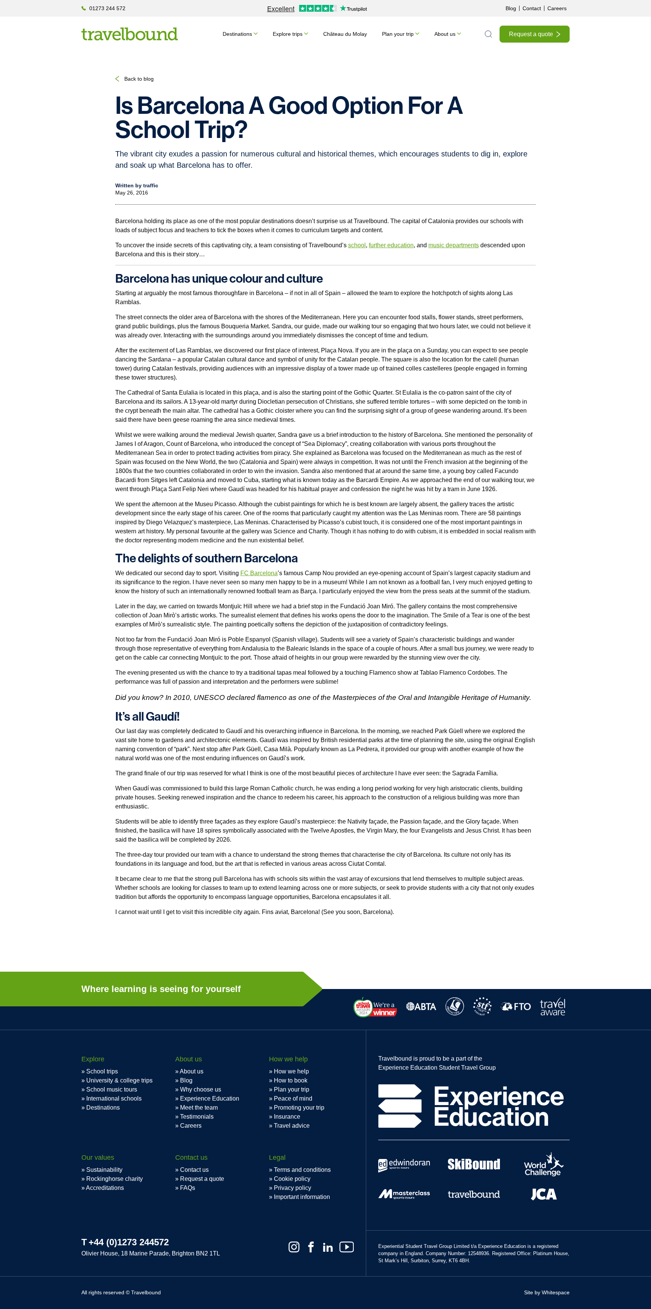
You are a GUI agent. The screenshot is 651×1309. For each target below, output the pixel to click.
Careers (557, 8)
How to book (290, 1080)
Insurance (287, 1116)
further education (391, 245)
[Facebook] (311, 1247)
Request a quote (531, 34)
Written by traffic (136, 185)
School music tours (111, 1089)
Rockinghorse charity (114, 1179)
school (357, 245)
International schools (114, 1098)
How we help (291, 1071)
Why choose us (200, 1089)
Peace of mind (293, 1098)
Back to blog (139, 79)
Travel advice (292, 1125)
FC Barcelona (259, 573)
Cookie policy (292, 1179)
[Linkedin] (327, 1247)
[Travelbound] (129, 34)
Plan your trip (398, 34)
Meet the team (199, 1107)
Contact (532, 8)
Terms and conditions (302, 1170)
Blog (511, 8)
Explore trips (288, 34)
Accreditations (105, 1188)
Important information (302, 1197)
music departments (453, 245)
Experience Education (209, 1098)
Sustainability (104, 1170)
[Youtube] (346, 1247)
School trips (102, 1071)
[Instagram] (294, 1247)
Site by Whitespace (547, 1292)
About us (444, 34)
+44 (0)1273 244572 (129, 1242)
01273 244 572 (107, 8)
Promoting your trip (299, 1107)
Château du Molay (345, 34)
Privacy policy (292, 1188)
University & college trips (119, 1080)
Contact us (194, 1170)
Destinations (237, 34)
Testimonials (197, 1116)
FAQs (187, 1188)
